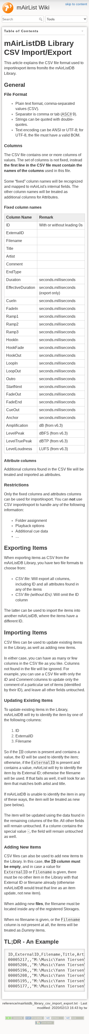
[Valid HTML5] (54, 1018)
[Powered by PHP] (34, 1018)
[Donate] (14, 1018)
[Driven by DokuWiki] (44, 1022)
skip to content (76, 4)
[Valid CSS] (74, 1018)
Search (41, 19)
